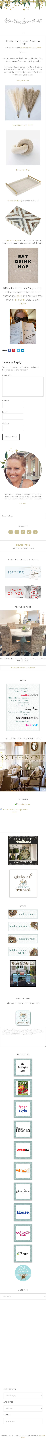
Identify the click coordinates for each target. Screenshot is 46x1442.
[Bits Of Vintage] (23, 804)
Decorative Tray (23, 170)
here (20, 295)
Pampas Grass (23, 80)
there (22, 303)
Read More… (23, 504)
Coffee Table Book (12, 240)
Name (5, 400)
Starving (20, 299)
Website (5, 423)
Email (5, 412)
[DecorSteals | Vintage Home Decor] (14, 812)
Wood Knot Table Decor (23, 125)
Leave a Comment (34, 47)
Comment (7, 375)
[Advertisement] (23, 1339)
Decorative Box (14, 201)
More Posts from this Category (23, 668)
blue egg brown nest (23, 21)
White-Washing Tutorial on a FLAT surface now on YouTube (23, 659)
